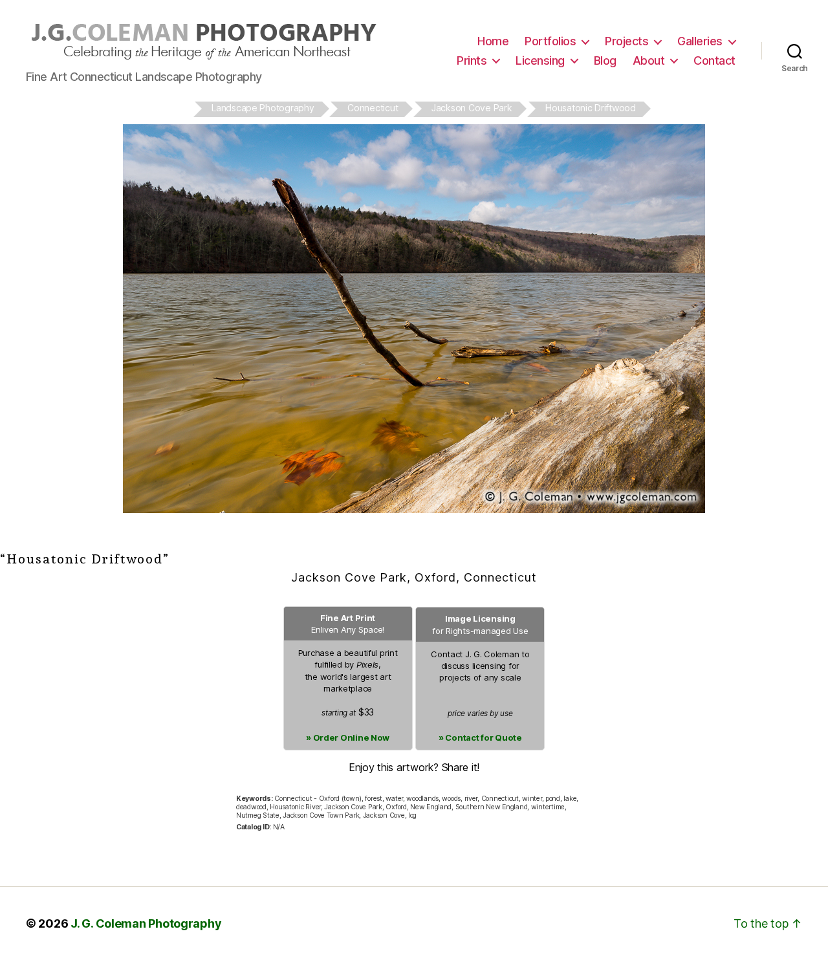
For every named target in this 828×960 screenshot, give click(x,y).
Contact (714, 60)
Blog (605, 60)
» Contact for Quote (480, 737)
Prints (471, 60)
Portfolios (550, 41)
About (649, 60)
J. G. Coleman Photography (146, 923)
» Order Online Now (347, 737)
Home (492, 41)
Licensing (540, 60)
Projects (626, 41)
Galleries (700, 41)
